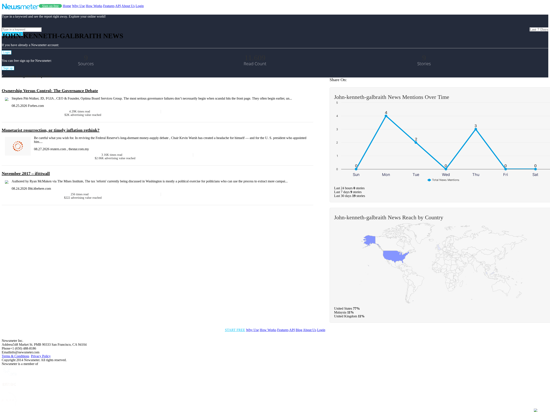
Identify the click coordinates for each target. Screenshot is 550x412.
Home (67, 6)
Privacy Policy (41, 356)
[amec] (9, 390)
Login (140, 6)
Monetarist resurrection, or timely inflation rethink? (50, 130)
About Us (128, 6)
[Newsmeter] (20, 8)
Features (109, 6)
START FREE (235, 330)
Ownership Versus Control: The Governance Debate (50, 90)
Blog (299, 330)
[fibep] (9, 408)
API (118, 6)
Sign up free (50, 6)
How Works (94, 6)
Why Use (78, 6)
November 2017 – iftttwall (26, 173)
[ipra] (9, 375)
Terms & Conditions (15, 356)
